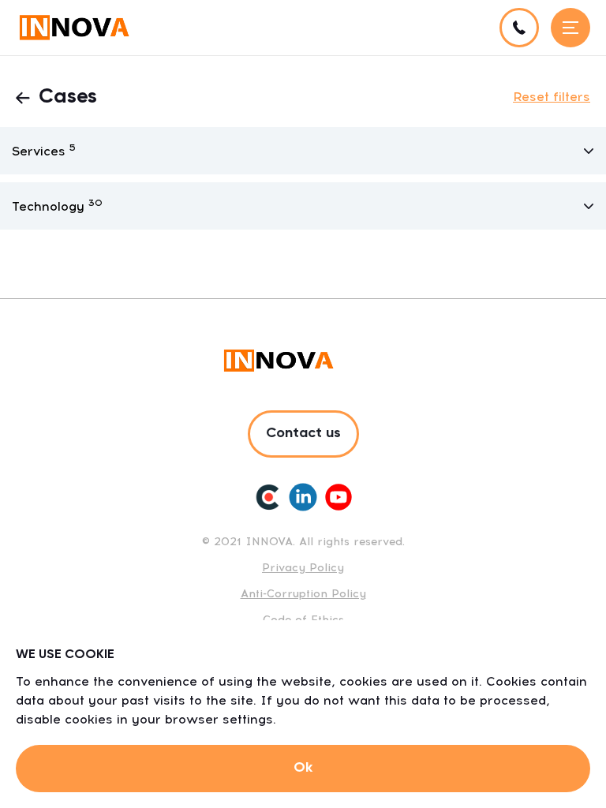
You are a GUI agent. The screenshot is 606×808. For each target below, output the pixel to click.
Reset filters (551, 96)
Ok (303, 768)
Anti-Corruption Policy (303, 593)
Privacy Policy (303, 567)
